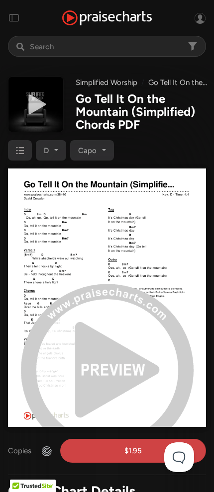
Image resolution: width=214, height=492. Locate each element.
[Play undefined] (36, 104)
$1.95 (133, 450)
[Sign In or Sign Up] (200, 18)
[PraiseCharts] (107, 18)
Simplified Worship (106, 82)
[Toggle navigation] (14, 18)
